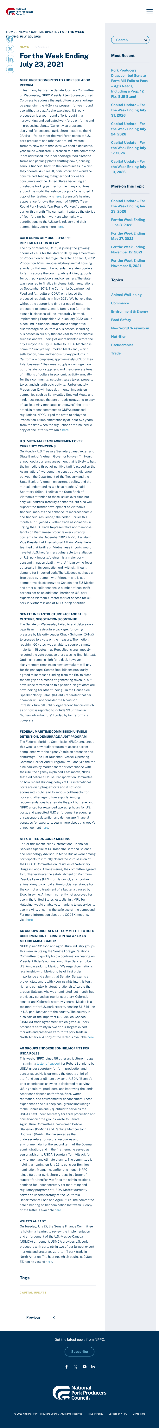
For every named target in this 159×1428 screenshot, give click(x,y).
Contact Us (139, 1413)
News (23, 31)
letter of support (48, 1063)
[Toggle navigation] (149, 12)
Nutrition (118, 336)
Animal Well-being (126, 295)
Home (11, 31)
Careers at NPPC (118, 1413)
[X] (10, 49)
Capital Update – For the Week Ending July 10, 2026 (128, 166)
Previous (33, 1317)
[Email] (10, 69)
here (58, 196)
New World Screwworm (130, 328)
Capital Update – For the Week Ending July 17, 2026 (128, 148)
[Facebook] (10, 39)
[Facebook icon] (66, 1366)
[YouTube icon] (84, 1366)
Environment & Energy (129, 311)
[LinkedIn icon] (93, 1366)
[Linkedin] (10, 59)
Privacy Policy (95, 1413)
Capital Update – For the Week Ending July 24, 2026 (128, 129)
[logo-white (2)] (75, 1366)
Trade (116, 353)
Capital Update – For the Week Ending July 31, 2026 (128, 110)
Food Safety (121, 320)
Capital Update (44, 31)
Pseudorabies (122, 345)
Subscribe (79, 1351)
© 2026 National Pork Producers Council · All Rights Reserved (48, 1413)
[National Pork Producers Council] (19, 11)
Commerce (120, 303)
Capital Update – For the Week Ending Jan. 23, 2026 (128, 206)
